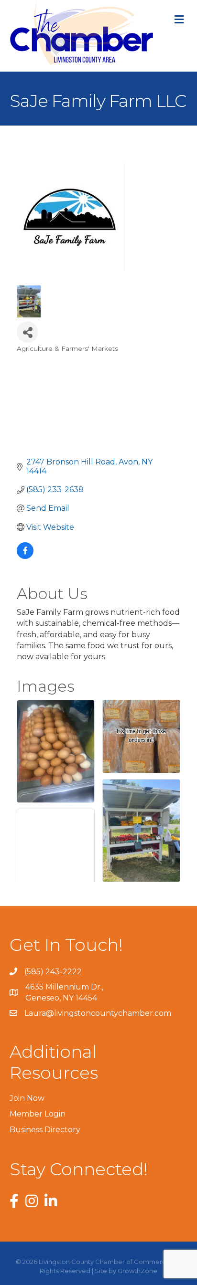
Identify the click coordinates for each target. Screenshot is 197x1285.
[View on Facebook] (25, 556)
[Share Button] (27, 332)
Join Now (27, 1098)
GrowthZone (137, 1270)
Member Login (38, 1113)
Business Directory (45, 1129)
